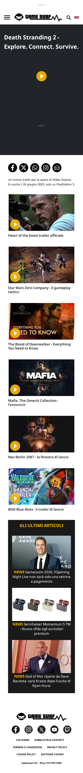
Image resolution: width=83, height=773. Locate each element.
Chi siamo (22, 740)
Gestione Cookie (52, 754)
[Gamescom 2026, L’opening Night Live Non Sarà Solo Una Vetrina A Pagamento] (41, 552)
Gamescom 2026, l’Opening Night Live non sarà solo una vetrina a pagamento (41, 577)
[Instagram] (31, 729)
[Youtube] (56, 729)
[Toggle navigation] (7, 17)
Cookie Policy (26, 754)
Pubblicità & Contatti (49, 740)
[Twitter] (43, 729)
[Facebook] (18, 729)
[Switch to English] (76, 17)
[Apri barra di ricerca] (68, 17)
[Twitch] (67, 729)
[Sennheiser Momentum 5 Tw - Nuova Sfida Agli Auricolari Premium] (41, 604)
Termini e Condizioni (27, 747)
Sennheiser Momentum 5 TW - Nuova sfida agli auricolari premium (41, 629)
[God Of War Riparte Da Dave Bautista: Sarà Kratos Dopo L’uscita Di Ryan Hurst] (41, 656)
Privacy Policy (57, 747)
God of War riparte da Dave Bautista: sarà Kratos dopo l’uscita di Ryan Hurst (41, 681)
